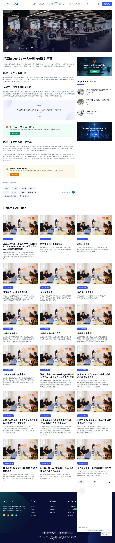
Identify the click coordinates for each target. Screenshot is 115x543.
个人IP (6, 192)
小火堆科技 (71, 506)
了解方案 (13, 174)
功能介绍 (33, 509)
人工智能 (14, 188)
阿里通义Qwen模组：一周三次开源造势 (98, 101)
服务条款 (52, 512)
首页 (34, 4)
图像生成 (23, 188)
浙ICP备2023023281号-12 (57, 539)
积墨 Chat (71, 512)
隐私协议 (52, 509)
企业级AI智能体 (24, 196)
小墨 (14, 48)
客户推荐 (33, 515)
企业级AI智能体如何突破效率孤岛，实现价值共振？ (98, 91)
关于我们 (77, 4)
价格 (70, 4)
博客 (86, 4)
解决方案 (41, 4)
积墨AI (14, 192)
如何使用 (52, 506)
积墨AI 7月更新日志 (92, 111)
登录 (99, 4)
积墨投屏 (70, 515)
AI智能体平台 (32, 192)
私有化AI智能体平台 (10, 196)
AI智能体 (21, 192)
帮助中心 (61, 4)
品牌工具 (32, 188)
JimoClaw (52, 3)
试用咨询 (107, 4)
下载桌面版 (14, 133)
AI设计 (6, 188)
